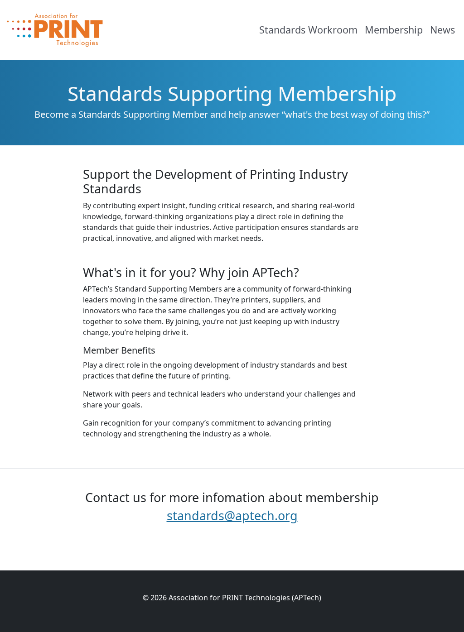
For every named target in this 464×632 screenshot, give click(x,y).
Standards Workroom (308, 29)
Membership (394, 29)
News (442, 29)
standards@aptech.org (232, 515)
